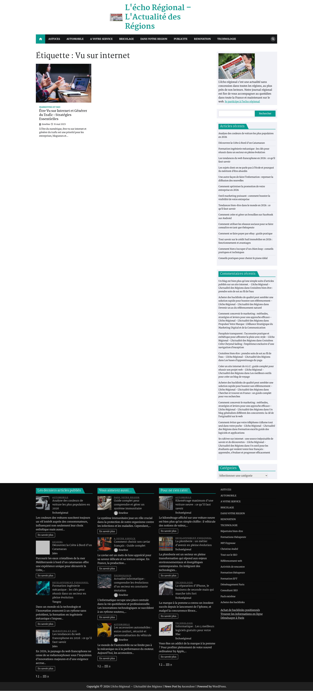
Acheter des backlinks (233, 602)
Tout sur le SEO (229, 554)
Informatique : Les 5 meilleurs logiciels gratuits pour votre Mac (194, 630)
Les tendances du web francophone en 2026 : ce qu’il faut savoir (72, 638)
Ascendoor (188, 686)
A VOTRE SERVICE (101, 38)
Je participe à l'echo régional (242, 101)
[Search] (273, 39)
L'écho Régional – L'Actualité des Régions (158, 17)
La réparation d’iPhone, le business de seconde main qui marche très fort (194, 590)
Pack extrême (228, 596)
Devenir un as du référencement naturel (240, 307)
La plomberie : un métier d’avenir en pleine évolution (193, 543)
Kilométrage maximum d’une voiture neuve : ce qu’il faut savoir (194, 505)
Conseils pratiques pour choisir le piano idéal (243, 258)
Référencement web (231, 560)
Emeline (46, 124)
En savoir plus (45, 534)
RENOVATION (202, 38)
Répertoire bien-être (232, 531)
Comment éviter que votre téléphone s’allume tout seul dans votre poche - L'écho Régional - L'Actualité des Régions (246, 426)
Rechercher (265, 113)
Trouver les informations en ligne (242, 613)
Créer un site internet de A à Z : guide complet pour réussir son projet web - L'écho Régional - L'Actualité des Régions (246, 370)
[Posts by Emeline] (116, 512)
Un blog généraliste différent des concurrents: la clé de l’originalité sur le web (246, 413)
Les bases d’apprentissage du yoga (243, 360)
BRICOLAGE (126, 38)
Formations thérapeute (233, 537)
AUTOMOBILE (75, 38)
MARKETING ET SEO (49, 107)
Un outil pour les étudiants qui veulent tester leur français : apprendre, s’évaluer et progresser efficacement (244, 449)
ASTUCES (54, 38)
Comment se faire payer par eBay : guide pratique (245, 233)
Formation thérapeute (233, 572)
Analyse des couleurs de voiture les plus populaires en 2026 (71, 505)
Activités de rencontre (233, 566)
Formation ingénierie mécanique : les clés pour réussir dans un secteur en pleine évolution (69, 592)
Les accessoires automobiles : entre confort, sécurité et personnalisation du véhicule (133, 631)
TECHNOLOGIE (226, 38)
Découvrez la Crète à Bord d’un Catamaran (241, 142)
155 (44, 676)
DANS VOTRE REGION (153, 38)
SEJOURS (57, 542)
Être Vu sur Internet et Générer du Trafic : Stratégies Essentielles (63, 115)
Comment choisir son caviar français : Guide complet (132, 544)
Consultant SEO (229, 590)
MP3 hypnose (228, 543)
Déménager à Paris (232, 617)
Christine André (229, 548)
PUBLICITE (180, 38)
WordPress (219, 686)
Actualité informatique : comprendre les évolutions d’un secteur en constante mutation (131, 585)
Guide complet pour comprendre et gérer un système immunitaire (129, 505)
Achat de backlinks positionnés (240, 610)
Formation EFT (229, 578)
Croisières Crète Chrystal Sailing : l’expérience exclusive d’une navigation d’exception (246, 344)
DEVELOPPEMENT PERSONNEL (70, 582)
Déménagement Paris (232, 584)
